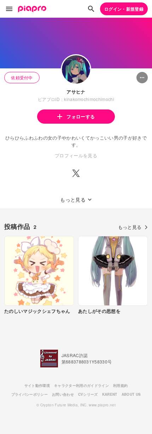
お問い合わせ (63, 394)
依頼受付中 (22, 77)
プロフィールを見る (76, 155)
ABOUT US (131, 394)
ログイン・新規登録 (124, 9)
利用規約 (120, 385)
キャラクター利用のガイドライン (81, 385)
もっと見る (130, 227)
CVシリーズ (88, 394)
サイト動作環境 (37, 385)
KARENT (109, 394)
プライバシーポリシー (29, 394)
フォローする (80, 116)
